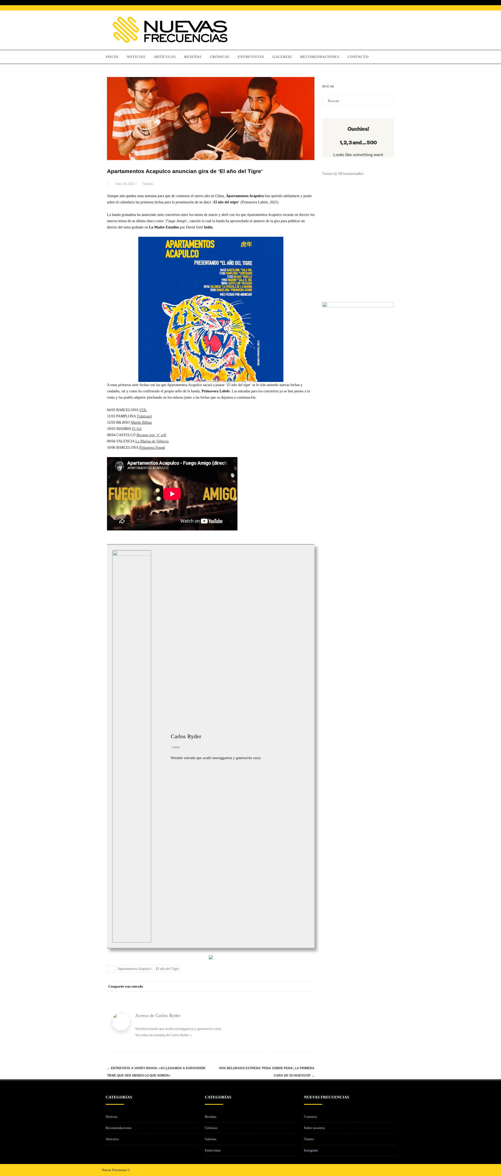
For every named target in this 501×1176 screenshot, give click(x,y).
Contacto (358, 57)
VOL (143, 410)
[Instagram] (387, 1170)
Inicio (112, 57)
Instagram (311, 1150)
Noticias (136, 57)
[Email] (309, 986)
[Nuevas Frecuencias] (170, 42)
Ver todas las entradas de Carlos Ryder (164, 1035)
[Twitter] (267, 986)
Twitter (309, 1139)
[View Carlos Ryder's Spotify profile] (161, 752)
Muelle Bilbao (141, 422)
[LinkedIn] (288, 986)
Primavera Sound (152, 448)
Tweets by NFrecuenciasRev (343, 174)
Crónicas (219, 57)
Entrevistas (251, 57)
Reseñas (192, 57)
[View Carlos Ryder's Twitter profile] (161, 740)
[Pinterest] (278, 986)
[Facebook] (257, 986)
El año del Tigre (167, 969)
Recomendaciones (319, 57)
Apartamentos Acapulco (134, 969)
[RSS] (299, 986)
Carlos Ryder (186, 736)
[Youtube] (395, 1170)
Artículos (165, 57)
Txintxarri (144, 416)
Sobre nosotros (314, 1128)
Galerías (282, 57)
